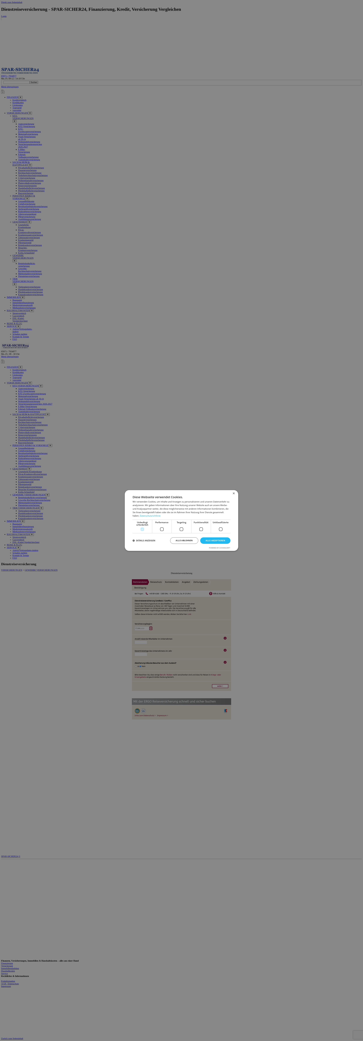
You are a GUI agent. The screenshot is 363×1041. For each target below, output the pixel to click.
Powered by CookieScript (219, 548)
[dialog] (181, 520)
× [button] (234, 493)
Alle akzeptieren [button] (215, 540)
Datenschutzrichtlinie (150, 515)
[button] (144, 540)
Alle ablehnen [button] (184, 540)
